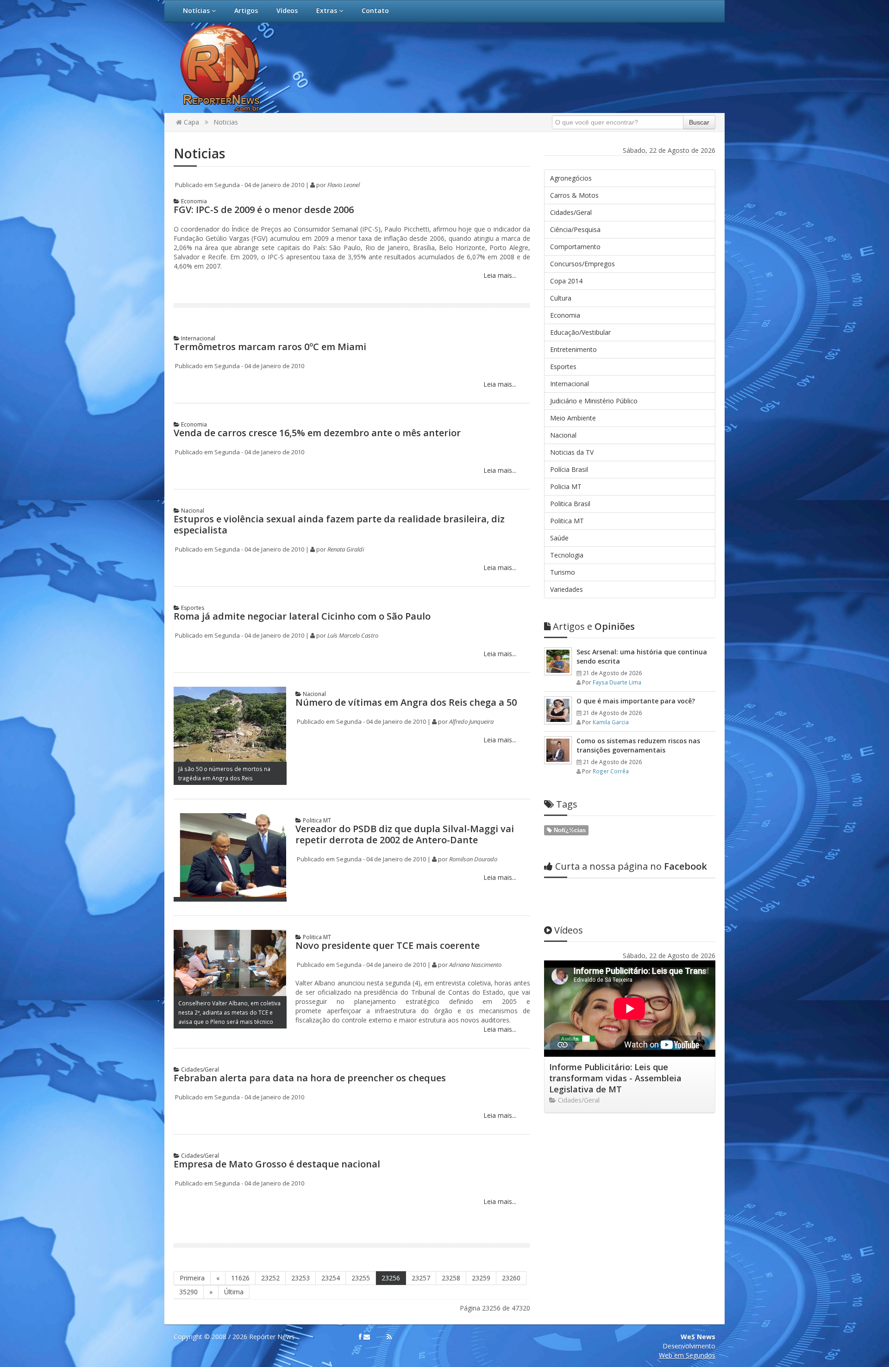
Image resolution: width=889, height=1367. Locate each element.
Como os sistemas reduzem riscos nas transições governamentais (638, 745)
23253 (300, 1277)
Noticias (225, 122)
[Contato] (366, 1337)
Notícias (197, 10)
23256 (391, 1277)
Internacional (197, 338)
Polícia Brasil (569, 469)
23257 (421, 1277)
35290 (188, 1291)
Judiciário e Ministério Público (594, 400)
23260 (511, 1277)
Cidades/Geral (199, 1069)
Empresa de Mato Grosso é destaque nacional (277, 1164)
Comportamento (575, 246)
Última (234, 1291)
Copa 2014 (566, 280)
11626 (240, 1277)
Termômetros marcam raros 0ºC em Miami (270, 346)
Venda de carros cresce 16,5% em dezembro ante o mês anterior (317, 432)
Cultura (560, 298)
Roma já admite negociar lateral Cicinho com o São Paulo (302, 616)
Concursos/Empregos (582, 263)
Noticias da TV (572, 452)
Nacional (192, 510)
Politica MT (316, 820)
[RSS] (389, 1337)
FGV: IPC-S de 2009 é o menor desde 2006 (264, 209)
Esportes (192, 608)
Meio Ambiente (573, 418)
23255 (360, 1277)
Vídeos (287, 10)
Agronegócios (571, 178)
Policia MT (566, 486)
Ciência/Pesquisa (575, 229)
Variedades (566, 589)
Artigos (246, 10)
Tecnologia (566, 555)
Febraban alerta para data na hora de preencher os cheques (310, 1078)
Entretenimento (573, 349)
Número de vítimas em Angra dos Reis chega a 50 (406, 702)
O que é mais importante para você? (635, 700)
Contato (375, 10)
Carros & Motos (574, 195)
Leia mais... (499, 275)
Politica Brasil (570, 503)
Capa (190, 122)
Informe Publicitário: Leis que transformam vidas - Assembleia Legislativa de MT (615, 1078)
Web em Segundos (687, 1355)
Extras (327, 10)
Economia (193, 201)
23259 (481, 1277)
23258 (451, 1277)
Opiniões (594, 626)
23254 (330, 1277)
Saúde (559, 537)
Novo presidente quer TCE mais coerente (387, 945)
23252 (270, 1277)
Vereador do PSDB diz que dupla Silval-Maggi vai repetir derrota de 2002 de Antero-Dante (404, 834)
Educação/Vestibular (580, 332)
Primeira (192, 1277)
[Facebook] (360, 1337)
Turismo (562, 572)
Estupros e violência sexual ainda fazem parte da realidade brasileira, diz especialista (339, 524)
